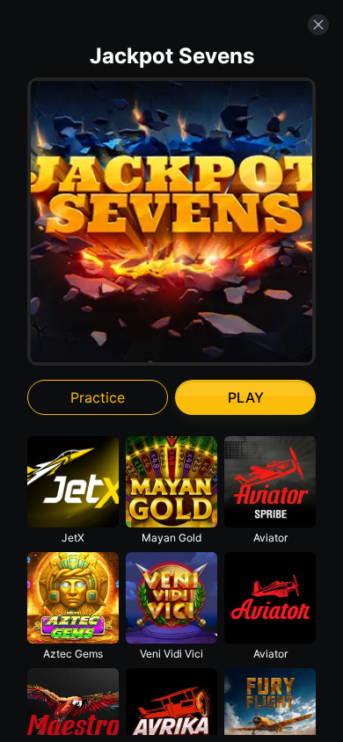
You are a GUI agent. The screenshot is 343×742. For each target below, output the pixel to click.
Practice (97, 397)
